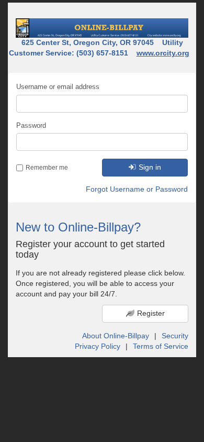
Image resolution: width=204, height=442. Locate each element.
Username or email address (57, 87)
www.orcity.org (163, 53)
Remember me (47, 167)
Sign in (150, 167)
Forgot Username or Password (137, 189)
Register (151, 313)
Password (31, 125)
